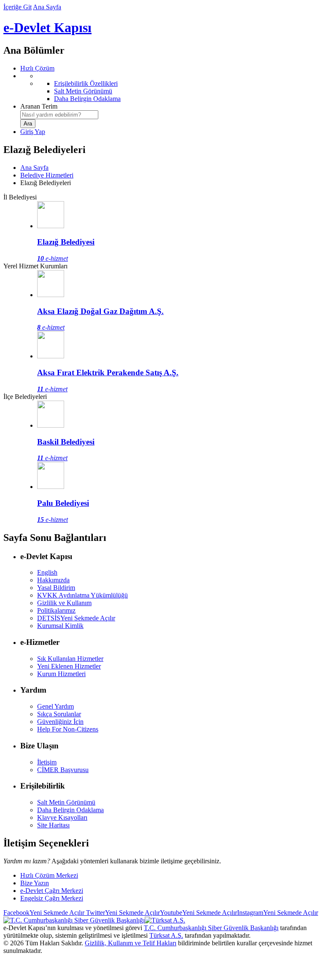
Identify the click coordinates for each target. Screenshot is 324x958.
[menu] (170, 87)
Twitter (122, 912)
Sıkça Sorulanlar (59, 714)
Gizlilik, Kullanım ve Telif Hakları (130, 943)
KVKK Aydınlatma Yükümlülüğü (82, 595)
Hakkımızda (53, 580)
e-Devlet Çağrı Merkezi (51, 890)
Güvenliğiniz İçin (60, 721)
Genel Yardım (55, 706)
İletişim (47, 762)
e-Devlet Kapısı (47, 27)
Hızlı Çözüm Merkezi (49, 875)
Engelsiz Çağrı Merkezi (51, 898)
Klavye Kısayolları (62, 817)
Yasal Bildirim (56, 587)
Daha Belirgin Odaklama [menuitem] (87, 98)
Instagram (277, 912)
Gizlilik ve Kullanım (64, 602)
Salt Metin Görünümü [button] (66, 802)
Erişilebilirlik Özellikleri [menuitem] (86, 83)
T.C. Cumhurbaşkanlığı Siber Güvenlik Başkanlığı (211, 927)
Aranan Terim (38, 106)
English (47, 572)
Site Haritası (53, 825)
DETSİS (76, 618)
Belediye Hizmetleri (46, 175)
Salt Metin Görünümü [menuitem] (83, 91)
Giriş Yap (32, 131)
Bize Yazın (34, 883)
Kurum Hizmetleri (61, 673)
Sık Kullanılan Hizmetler (70, 658)
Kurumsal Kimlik (60, 625)
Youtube (198, 912)
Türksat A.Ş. (166, 935)
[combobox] (59, 114)
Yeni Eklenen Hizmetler (69, 666)
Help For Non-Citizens (67, 729)
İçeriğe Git (17, 7)
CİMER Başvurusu (63, 769)
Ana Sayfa (47, 7)
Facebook (43, 912)
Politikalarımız (56, 610)
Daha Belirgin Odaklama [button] (70, 809)
